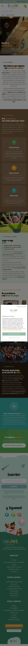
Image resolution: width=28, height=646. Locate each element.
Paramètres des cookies (14, 337)
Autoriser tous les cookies (14, 333)
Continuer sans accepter (21, 306)
